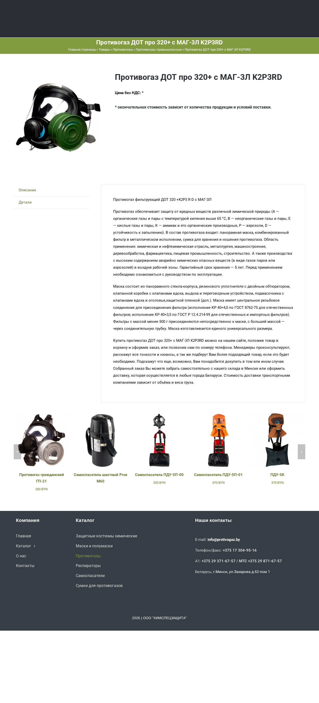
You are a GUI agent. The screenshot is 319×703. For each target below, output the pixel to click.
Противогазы (123, 49)
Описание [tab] (27, 190)
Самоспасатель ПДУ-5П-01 (218, 474)
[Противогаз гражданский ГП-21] (42, 414)
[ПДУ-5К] (277, 414)
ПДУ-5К (277, 474)
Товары (104, 49)
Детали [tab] (25, 202)
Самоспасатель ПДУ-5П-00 (159, 474)
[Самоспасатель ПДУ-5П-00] (159, 414)
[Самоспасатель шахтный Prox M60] (101, 414)
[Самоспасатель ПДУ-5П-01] (218, 414)
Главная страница (82, 49)
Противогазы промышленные (159, 49)
